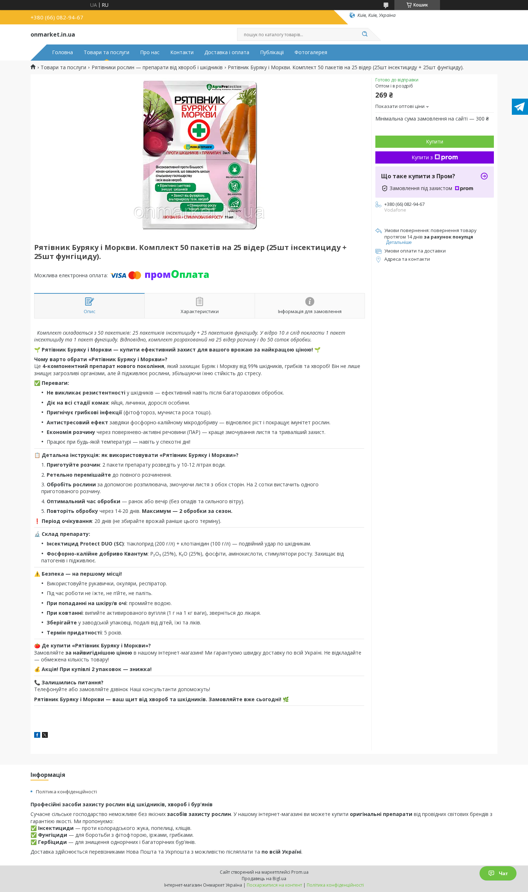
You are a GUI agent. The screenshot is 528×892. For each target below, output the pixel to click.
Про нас (149, 52)
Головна (62, 52)
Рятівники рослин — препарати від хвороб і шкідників (157, 67)
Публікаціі (272, 52)
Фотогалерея (311, 52)
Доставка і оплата (226, 52)
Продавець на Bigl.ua (264, 879)
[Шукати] (364, 34)
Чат (503, 873)
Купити (434, 141)
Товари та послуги (106, 52)
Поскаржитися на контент (274, 885)
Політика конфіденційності (66, 791)
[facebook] (37, 735)
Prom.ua (300, 872)
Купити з (422, 157)
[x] (45, 735)
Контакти (182, 52)
